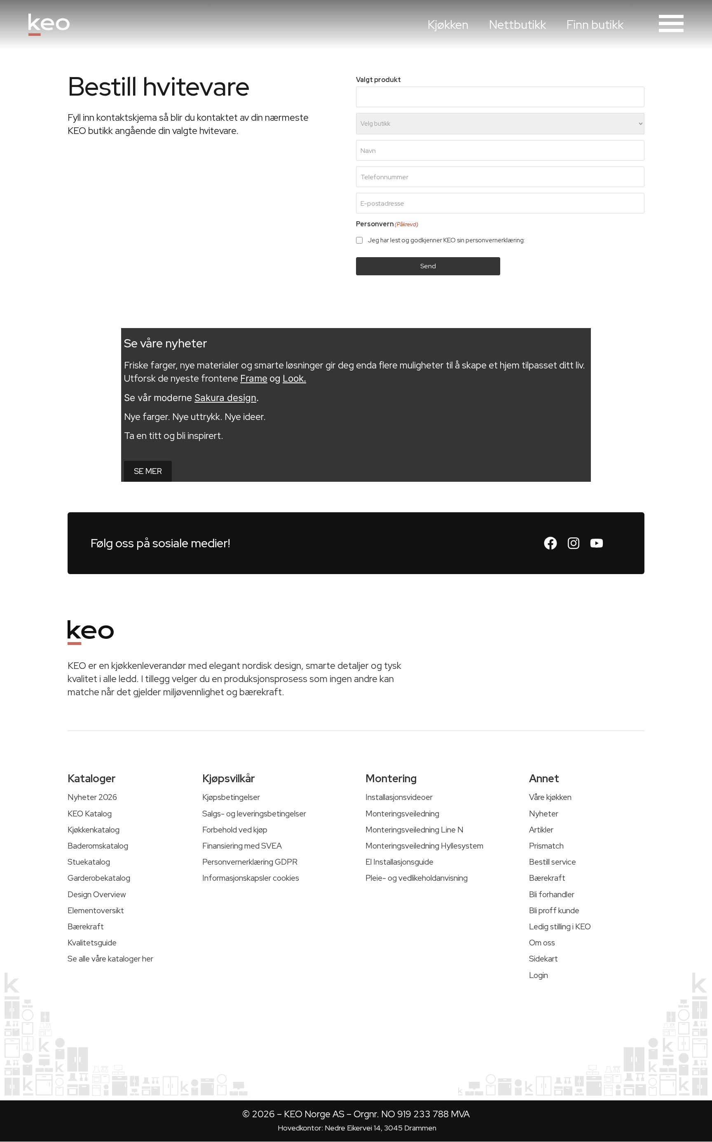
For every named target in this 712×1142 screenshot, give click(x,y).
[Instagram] (573, 543)
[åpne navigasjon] (671, 23)
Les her (536, 240)
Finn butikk (595, 25)
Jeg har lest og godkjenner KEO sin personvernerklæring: (457, 240)
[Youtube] (596, 543)
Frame (253, 378)
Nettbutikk (517, 25)
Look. (294, 378)
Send (428, 266)
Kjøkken (448, 25)
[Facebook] (550, 543)
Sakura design (225, 397)
